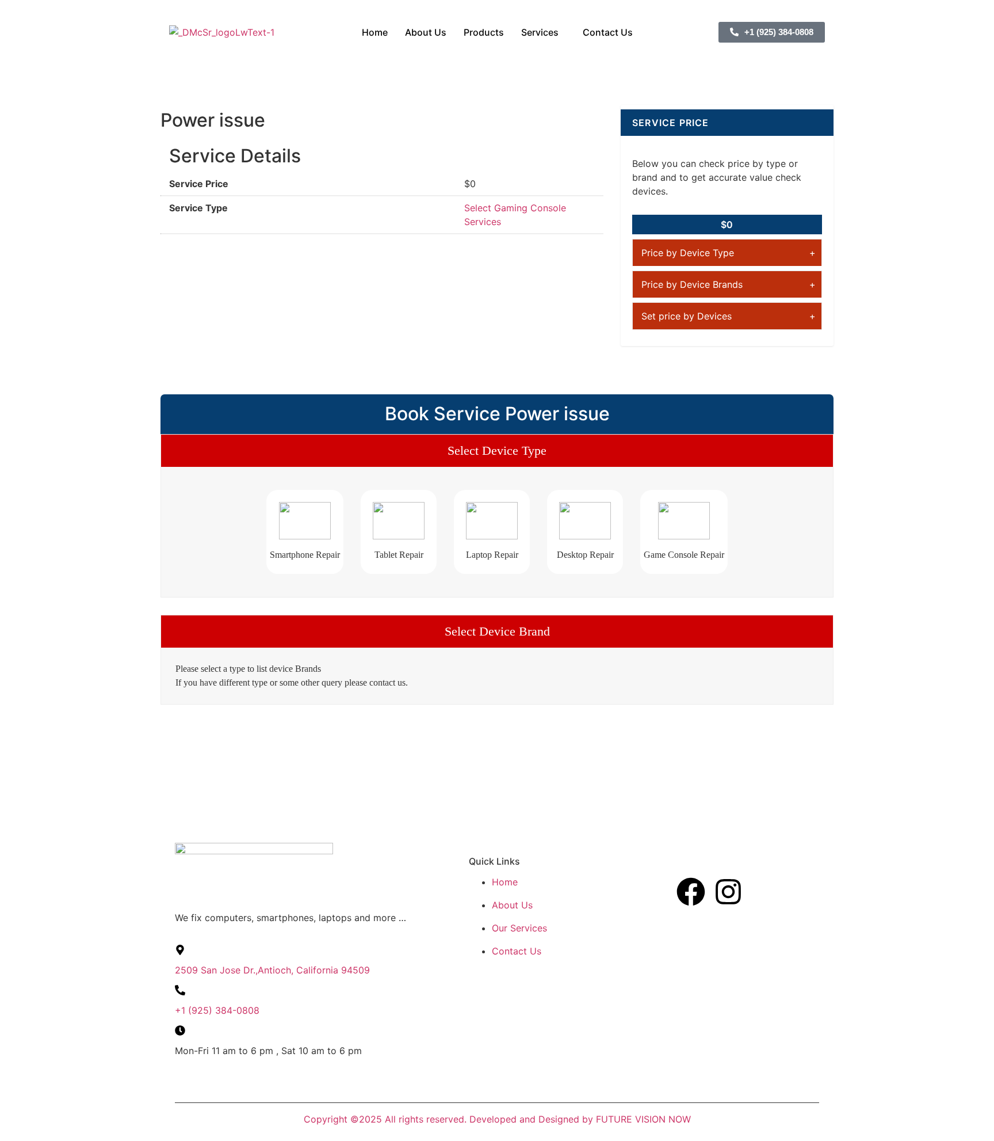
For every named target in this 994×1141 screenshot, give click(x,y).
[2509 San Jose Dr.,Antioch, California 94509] (180, 950)
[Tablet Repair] (398, 520)
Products (484, 32)
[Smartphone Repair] (305, 520)
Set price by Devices (686, 316)
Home (375, 32)
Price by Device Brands (692, 284)
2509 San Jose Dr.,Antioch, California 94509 (272, 970)
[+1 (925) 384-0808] (180, 990)
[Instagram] (728, 891)
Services (540, 32)
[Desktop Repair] (585, 520)
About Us (425, 32)
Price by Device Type (687, 252)
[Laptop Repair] (491, 520)
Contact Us (608, 32)
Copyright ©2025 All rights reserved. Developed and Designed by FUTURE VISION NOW (497, 1119)
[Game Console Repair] (684, 520)
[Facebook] (690, 891)
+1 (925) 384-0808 (217, 1010)
